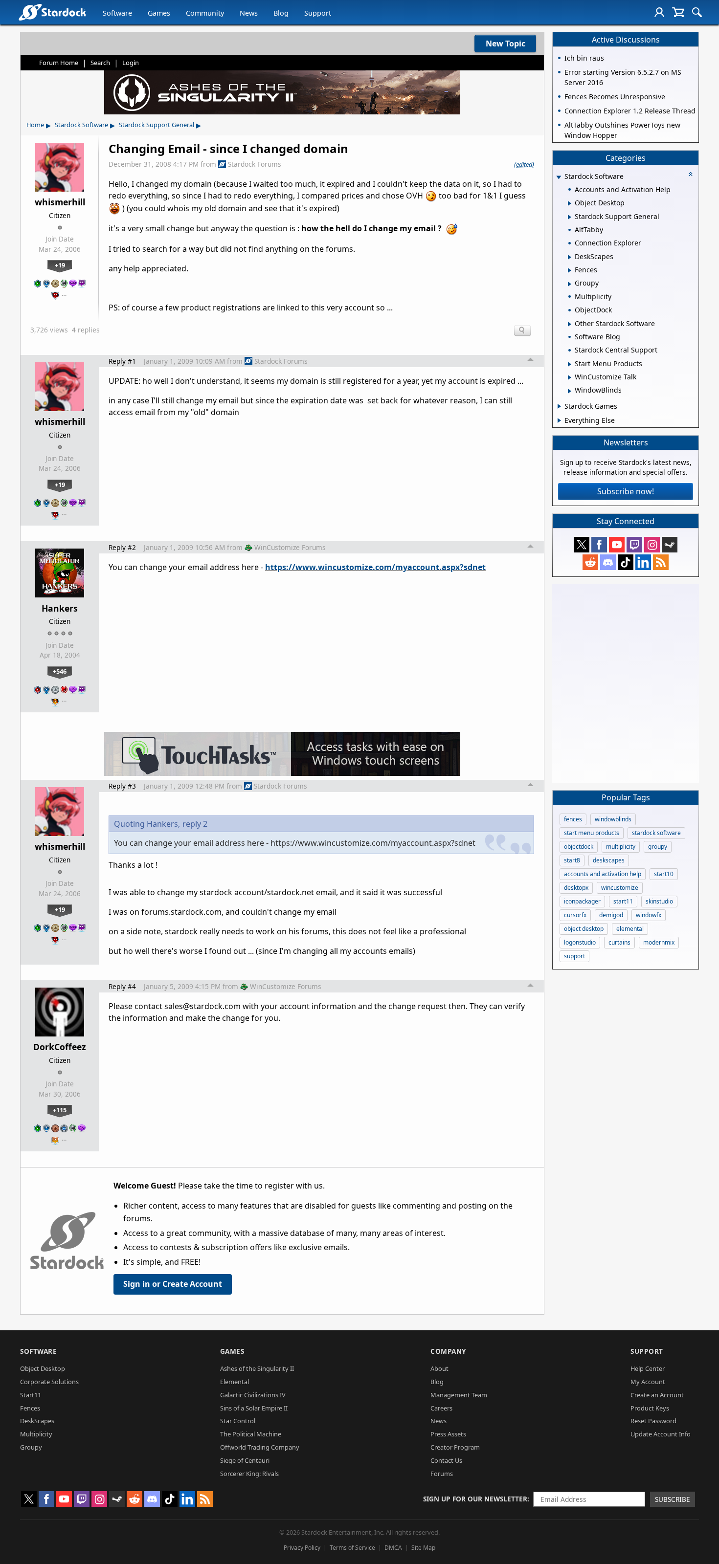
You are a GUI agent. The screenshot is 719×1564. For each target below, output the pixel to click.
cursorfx (575, 915)
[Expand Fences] (569, 270)
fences (573, 819)
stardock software (656, 833)
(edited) (524, 164)
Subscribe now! (625, 491)
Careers (441, 1408)
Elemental (234, 1381)
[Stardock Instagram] (652, 544)
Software (117, 13)
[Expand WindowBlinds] (569, 391)
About (439, 1368)
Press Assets (448, 1434)
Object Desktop (42, 1368)
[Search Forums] (697, 12)
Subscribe (672, 1499)
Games (159, 13)
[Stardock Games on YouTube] (617, 544)
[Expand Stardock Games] (559, 406)
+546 (60, 671)
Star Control (237, 1420)
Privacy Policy (302, 1547)
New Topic (505, 43)
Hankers (60, 608)
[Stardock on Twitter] (581, 544)
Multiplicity (36, 1434)
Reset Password (653, 1420)
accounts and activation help (602, 874)
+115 (60, 1109)
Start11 (30, 1394)
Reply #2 (122, 547)
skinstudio (659, 901)
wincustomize (619, 887)
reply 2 (194, 823)
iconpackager (582, 901)
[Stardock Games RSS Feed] (661, 562)
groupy (657, 846)
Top (530, 360)
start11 (623, 901)
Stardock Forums (254, 164)
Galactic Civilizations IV (253, 1394)
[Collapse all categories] (691, 174)
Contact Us (446, 1460)
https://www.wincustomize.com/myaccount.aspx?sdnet (375, 567)
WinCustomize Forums (290, 547)
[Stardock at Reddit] (590, 562)
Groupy (31, 1447)
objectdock (578, 846)
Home (35, 124)
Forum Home (58, 62)
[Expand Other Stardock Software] (569, 324)
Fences (30, 1408)
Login (130, 62)
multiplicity (620, 846)
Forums (441, 1473)
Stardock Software (81, 124)
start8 (572, 860)
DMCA (393, 1547)
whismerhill (60, 202)
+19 (60, 265)
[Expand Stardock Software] (558, 177)
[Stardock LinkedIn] (643, 562)
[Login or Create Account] (659, 12)
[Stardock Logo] (52, 12)
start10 (664, 874)
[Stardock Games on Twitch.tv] (634, 544)
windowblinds (613, 819)
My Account (647, 1381)
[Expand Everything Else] (559, 420)
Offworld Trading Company (259, 1447)
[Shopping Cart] (678, 12)
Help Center (647, 1368)
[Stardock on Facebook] (599, 544)
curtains (619, 942)
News (249, 13)
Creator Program (455, 1447)
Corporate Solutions (49, 1381)
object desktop (584, 929)
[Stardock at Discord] (608, 562)
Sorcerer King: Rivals (249, 1473)
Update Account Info (660, 1434)
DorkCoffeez (59, 1047)
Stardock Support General (156, 124)
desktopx (576, 887)
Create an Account (657, 1394)
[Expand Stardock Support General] (569, 217)
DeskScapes (37, 1420)
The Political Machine (250, 1434)
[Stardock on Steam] (669, 544)
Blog (281, 13)
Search (100, 62)
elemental (630, 929)
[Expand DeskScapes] (569, 257)
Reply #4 (122, 986)
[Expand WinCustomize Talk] (569, 377)
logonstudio (580, 942)
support (574, 956)
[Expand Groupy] (569, 284)
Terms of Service (352, 1547)
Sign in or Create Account (172, 1283)
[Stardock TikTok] (625, 562)
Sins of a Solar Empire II (254, 1408)
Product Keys (649, 1408)
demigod (611, 915)
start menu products (591, 833)
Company (448, 1351)
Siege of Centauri (245, 1460)
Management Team (458, 1394)
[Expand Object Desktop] (569, 203)
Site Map (423, 1547)
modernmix (658, 942)
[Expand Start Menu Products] (569, 364)
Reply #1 (122, 361)
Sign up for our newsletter (475, 1498)
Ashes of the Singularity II (257, 1368)
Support (317, 13)
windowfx (648, 915)
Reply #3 (122, 786)
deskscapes (609, 860)
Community (205, 13)
